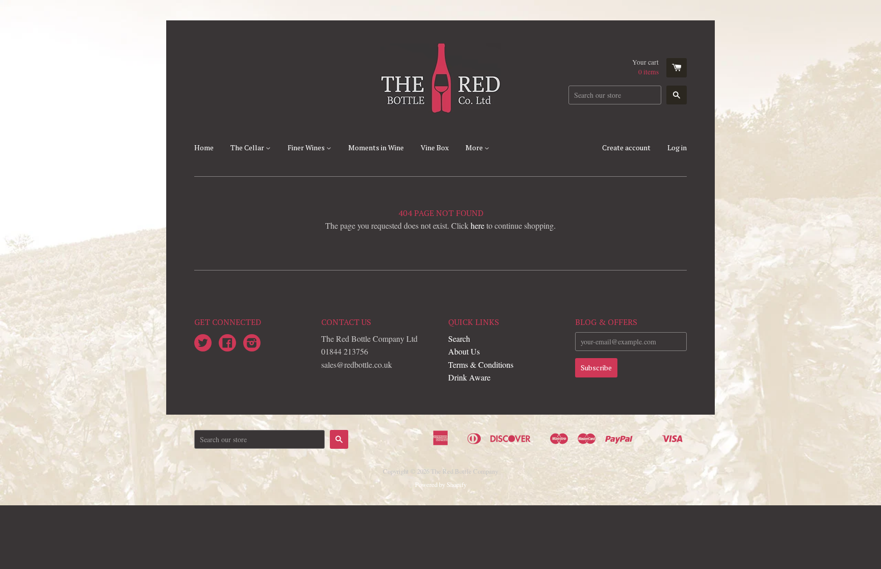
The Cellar (248, 147)
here (477, 225)
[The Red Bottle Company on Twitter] (203, 343)
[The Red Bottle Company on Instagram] (252, 343)
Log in (677, 147)
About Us (464, 351)
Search (459, 338)
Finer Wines (307, 147)
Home (204, 147)
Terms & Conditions (480, 364)
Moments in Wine (376, 147)
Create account (626, 147)
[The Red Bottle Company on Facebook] (227, 343)
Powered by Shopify (441, 484)
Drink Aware (469, 377)
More (474, 147)
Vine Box (435, 147)
